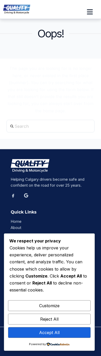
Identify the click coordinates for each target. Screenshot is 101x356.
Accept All (49, 332)
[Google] (29, 198)
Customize (49, 305)
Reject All (49, 319)
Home (16, 221)
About (16, 227)
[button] (92, 12)
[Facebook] (16, 198)
